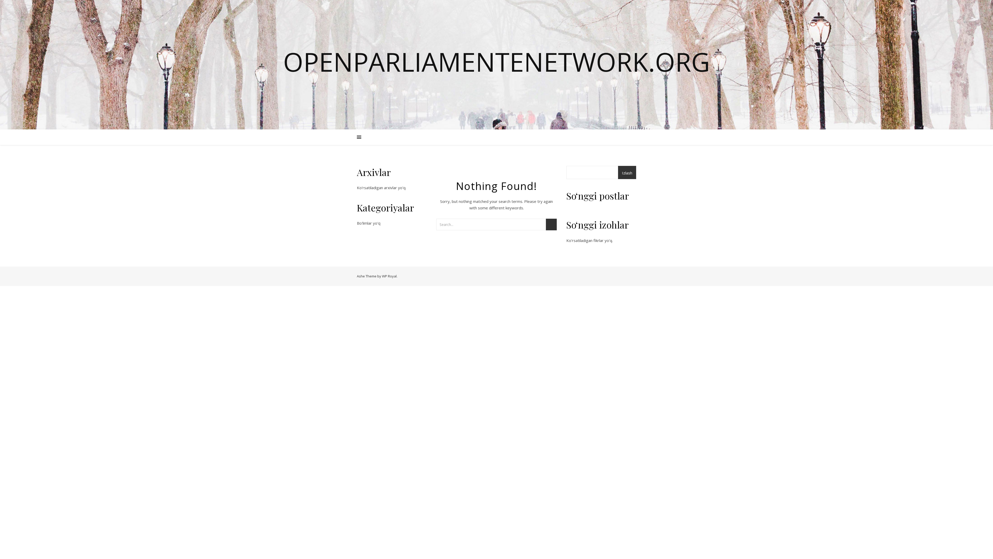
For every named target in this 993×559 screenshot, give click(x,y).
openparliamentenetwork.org (496, 62)
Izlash (627, 172)
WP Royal (389, 276)
